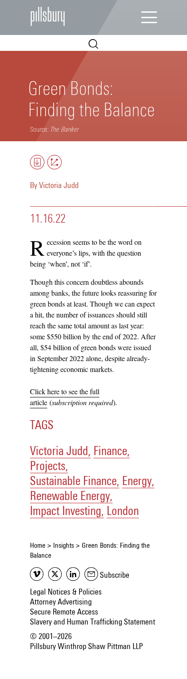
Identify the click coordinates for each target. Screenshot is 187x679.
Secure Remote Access (64, 612)
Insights (63, 545)
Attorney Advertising (61, 602)
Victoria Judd (59, 186)
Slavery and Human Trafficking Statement (92, 622)
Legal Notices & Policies (66, 592)
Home (37, 545)
